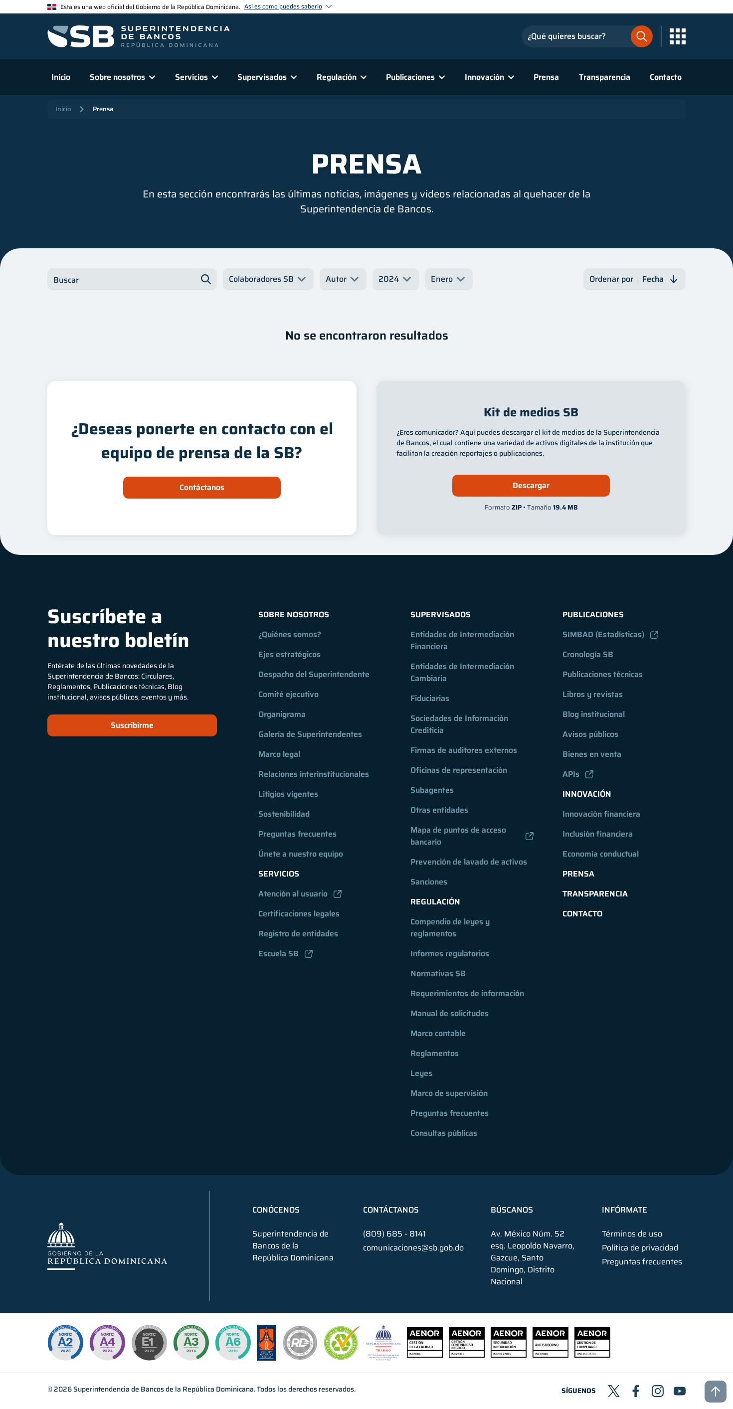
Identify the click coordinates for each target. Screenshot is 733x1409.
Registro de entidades (298, 933)
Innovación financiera (601, 814)
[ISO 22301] (467, 1355)
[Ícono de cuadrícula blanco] (678, 36)
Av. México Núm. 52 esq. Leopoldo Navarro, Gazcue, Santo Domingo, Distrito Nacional (532, 1258)
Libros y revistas (592, 694)
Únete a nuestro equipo (300, 854)
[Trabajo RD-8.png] (383, 1358)
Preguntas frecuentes (297, 834)
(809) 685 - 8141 (394, 1234)
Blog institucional (593, 714)
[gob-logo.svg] (107, 1246)
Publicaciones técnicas (602, 674)
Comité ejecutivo (288, 694)
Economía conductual (600, 854)
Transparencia (604, 77)
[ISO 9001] (425, 1355)
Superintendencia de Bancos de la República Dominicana (163, 1389)
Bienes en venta (591, 754)
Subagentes (432, 790)
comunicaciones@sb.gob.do (413, 1247)
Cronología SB (587, 654)
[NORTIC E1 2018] (149, 1343)
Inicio (60, 77)
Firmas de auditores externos (463, 750)
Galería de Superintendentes (310, 734)
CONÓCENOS (276, 1210)
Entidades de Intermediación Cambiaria (463, 672)
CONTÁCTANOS (391, 1210)
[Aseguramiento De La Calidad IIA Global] (266, 1358)
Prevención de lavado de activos (468, 862)
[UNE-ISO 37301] (592, 1355)
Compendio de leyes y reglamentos (451, 927)
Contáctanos (202, 487)
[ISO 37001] (550, 1355)
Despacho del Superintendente (313, 674)
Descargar (531, 485)
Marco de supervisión (449, 1093)
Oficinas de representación (458, 770)
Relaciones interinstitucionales (313, 774)
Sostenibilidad (284, 814)
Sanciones (428, 882)
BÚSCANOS (512, 1210)
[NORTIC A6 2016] (233, 1343)
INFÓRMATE (624, 1210)
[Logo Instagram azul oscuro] (658, 1391)
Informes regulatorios (449, 953)
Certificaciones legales (299, 913)
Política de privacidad (640, 1248)
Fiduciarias (429, 698)
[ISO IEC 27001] (509, 1355)
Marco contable (438, 1033)
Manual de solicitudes (449, 1013)
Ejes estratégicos (289, 654)
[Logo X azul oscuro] (614, 1391)
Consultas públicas (443, 1133)
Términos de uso (632, 1234)
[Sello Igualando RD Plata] (300, 1358)
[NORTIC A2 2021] (65, 1343)
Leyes (421, 1073)
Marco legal (279, 754)
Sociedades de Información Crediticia (460, 724)
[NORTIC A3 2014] (191, 1343)
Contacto (666, 77)
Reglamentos (434, 1053)
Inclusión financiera (597, 834)
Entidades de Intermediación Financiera (463, 640)
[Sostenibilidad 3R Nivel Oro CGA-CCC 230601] (342, 1357)
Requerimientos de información (467, 993)
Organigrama (282, 714)
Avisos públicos (590, 734)
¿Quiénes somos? (289, 634)
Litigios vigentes (288, 794)
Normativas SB (438, 973)
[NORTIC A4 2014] (107, 1343)
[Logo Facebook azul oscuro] (636, 1391)
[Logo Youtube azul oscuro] (680, 1391)
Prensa (546, 77)
